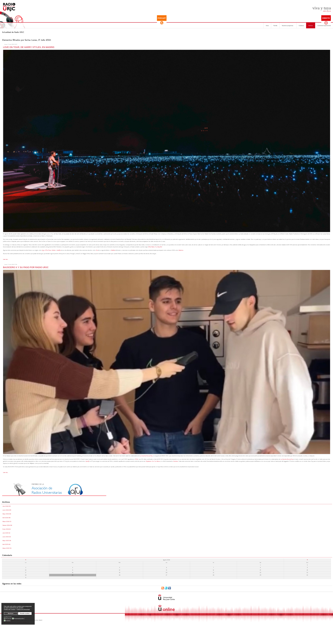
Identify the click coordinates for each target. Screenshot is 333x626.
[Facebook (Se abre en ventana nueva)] (170, 588)
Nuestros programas (287, 25)
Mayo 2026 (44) (7, 514)
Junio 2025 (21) (7, 537)
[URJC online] (166, 608)
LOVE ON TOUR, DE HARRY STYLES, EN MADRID (28, 47)
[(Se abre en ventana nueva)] (54, 489)
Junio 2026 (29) (7, 510)
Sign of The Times (46, 250)
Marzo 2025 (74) (7, 548)
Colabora (301, 25)
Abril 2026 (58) (6, 518)
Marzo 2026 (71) (7, 521)
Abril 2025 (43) (6, 544)
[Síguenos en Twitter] (166, 588)
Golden (53, 250)
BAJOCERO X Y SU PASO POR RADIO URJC (25, 267)
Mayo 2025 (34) (7, 540)
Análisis (7, 620)
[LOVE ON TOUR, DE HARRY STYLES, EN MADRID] (166, 140)
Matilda (113, 250)
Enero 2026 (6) (7, 529)
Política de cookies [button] (10, 609)
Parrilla (275, 25)
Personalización (19, 618)
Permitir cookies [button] (25, 613)
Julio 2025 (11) (6, 533)
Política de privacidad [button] (23, 609)
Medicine (180, 250)
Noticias (310, 25)
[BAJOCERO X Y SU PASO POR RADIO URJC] (166, 361)
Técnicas (8, 618)
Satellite (59, 250)
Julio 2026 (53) (7, 506)
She (97, 250)
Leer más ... (6, 259)
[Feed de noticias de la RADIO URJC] (163, 588)
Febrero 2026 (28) (7, 525)
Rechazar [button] (10, 613)
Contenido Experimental (324, 25)
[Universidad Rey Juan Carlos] (166, 597)
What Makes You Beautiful (155, 247)
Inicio (267, 25)
